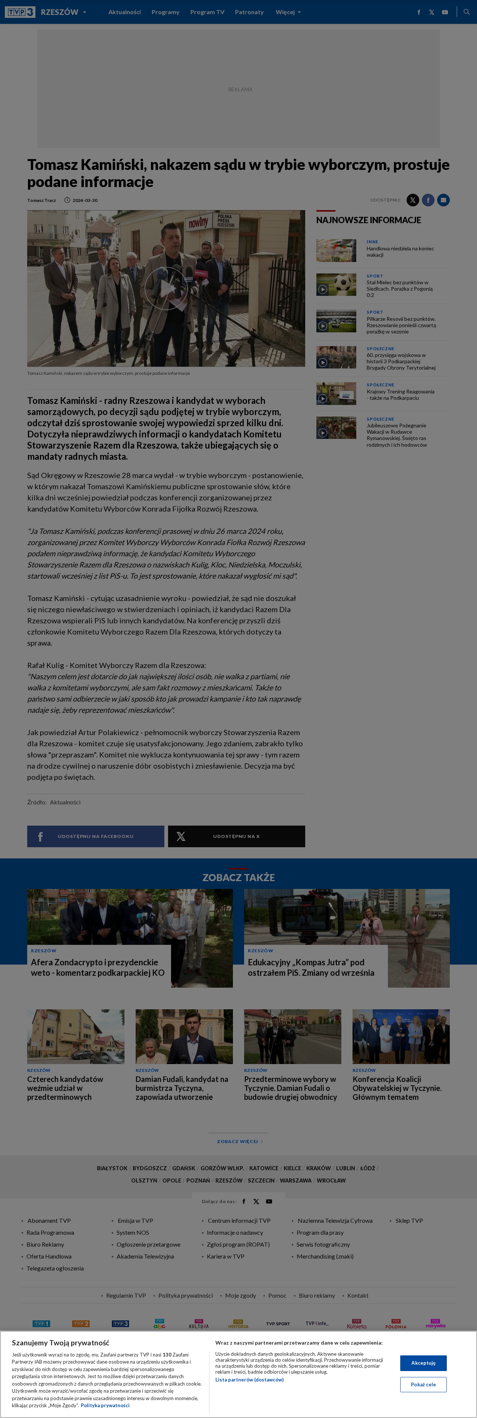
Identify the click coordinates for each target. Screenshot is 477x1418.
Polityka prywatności (105, 1405)
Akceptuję (423, 1363)
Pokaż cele (423, 1384)
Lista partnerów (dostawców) (249, 1380)
